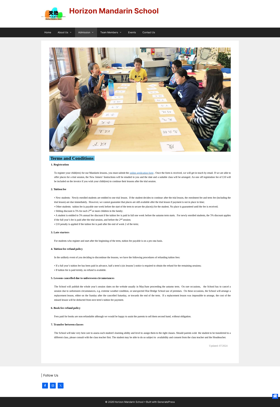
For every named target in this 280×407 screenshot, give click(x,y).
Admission (84, 32)
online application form (141, 172)
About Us (63, 32)
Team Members (109, 32)
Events (132, 32)
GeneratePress (166, 401)
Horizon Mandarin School (114, 10)
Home (47, 32)
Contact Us (148, 32)
